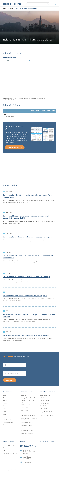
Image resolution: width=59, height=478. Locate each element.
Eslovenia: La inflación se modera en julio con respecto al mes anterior (27, 196)
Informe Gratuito (13, 147)
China (5, 398)
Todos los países (8, 425)
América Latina (26, 413)
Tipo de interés (44, 400)
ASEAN (23, 395)
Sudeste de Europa (27, 430)
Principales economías (28, 415)
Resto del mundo (26, 425)
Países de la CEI (26, 404)
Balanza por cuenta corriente (46, 412)
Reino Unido (7, 419)
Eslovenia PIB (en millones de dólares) (26, 8)
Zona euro (6, 400)
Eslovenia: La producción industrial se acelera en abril (26, 335)
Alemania (6, 406)
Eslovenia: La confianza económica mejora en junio (25, 296)
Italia (4, 411)
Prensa (5, 450)
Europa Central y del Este (29, 398)
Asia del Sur (25, 428)
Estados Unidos (8, 422)
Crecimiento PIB (45, 395)
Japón (5, 414)
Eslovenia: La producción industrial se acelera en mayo (26, 277)
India (4, 408)
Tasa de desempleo (46, 406)
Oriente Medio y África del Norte (29, 419)
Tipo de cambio (44, 403)
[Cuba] (17, 61)
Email (5, 369)
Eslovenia (11, 8)
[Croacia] (17, 59)
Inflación (42, 398)
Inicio (4, 8)
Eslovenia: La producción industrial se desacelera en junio (28, 237)
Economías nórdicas (27, 422)
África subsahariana (27, 433)
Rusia (4, 417)
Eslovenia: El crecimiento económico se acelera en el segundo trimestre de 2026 (26, 217)
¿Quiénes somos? (8, 445)
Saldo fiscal (43, 408)
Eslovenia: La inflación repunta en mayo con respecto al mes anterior (29, 316)
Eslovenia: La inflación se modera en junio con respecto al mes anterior (28, 257)
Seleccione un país (9, 57)
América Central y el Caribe (27, 401)
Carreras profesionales (10, 453)
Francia (5, 403)
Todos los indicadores (46, 415)
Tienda (5, 448)
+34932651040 (28, 462)
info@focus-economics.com (28, 457)
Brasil (4, 395)
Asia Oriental (25, 407)
